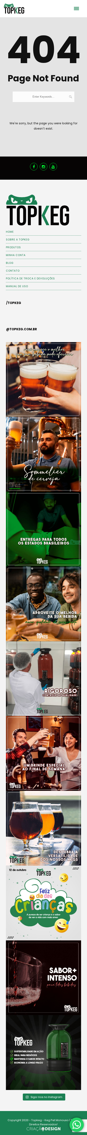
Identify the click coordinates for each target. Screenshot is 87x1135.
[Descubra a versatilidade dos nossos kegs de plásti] (43, 828)
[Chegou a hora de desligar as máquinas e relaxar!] (43, 753)
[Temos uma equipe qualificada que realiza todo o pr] (43, 678)
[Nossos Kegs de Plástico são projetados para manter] (43, 977)
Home (10, 232)
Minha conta (16, 255)
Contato (13, 270)
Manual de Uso (17, 286)
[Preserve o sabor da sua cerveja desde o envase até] (43, 379)
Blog (10, 263)
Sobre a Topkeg (18, 239)
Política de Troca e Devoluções (30, 278)
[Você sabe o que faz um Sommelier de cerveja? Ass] (43, 454)
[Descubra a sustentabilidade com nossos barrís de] (43, 1052)
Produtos (13, 247)
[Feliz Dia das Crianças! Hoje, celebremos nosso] (43, 903)
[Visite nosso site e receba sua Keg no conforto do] (43, 529)
